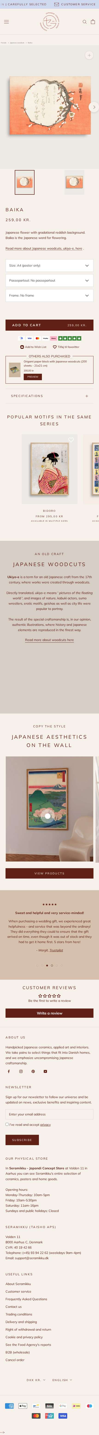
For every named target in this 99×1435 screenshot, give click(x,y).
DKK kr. (34, 1380)
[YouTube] (44, 1071)
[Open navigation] (6, 22)
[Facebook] (8, 1071)
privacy (45, 1125)
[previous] (5, 107)
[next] (94, 107)
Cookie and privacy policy (24, 1337)
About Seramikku (18, 1284)
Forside (3, 43)
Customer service (18, 1291)
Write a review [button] (49, 1013)
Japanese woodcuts (17, 43)
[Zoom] (89, 55)
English (60, 1380)
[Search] (85, 22)
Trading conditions (19, 1314)
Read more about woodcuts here (49, 640)
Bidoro (49, 510)
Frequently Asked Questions (26, 1299)
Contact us (14, 1307)
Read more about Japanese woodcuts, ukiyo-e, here (44, 248)
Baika (30, 43)
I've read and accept (30, 1125)
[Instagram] (20, 1071)
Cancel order (15, 1360)
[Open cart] (93, 21)
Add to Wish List (35, 347)
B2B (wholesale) (18, 1352)
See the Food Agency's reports (28, 1345)
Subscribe (22, 1140)
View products (49, 873)
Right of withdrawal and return (28, 1329)
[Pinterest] (32, 1071)
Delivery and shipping (21, 1322)
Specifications (27, 396)
